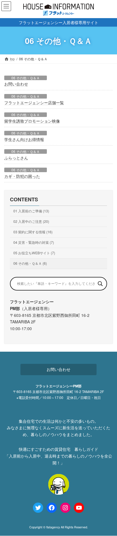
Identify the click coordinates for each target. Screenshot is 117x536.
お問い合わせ (16, 84)
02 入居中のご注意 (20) (31, 221)
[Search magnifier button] (100, 284)
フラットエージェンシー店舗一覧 (34, 102)
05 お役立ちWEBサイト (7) (34, 253)
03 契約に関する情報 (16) (33, 231)
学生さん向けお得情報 (24, 139)
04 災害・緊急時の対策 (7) (33, 242)
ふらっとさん (16, 158)
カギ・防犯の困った (22, 176)
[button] (58, 369)
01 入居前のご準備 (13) (31, 210)
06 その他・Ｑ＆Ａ (25, 78)
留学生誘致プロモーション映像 (32, 121)
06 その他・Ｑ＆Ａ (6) (30, 263)
